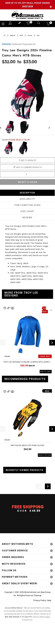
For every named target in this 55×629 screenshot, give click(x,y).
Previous (13, 350)
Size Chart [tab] (27, 211)
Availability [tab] (27, 199)
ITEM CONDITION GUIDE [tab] (27, 205)
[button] (48, 24)
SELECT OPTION (44, 455)
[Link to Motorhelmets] (27, 15)
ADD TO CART (45, 371)
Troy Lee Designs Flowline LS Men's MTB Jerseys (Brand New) (27, 362)
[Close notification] (51, 7)
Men (38, 35)
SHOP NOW (27, 6)
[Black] (23, 147)
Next (48, 127)
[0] (27, 24)
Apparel (12, 35)
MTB (21, 35)
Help (49, 600)
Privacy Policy (40, 600)
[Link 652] (4, 35)
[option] (27, 339)
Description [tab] (27, 193)
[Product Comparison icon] (19, 23)
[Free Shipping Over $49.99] (27, 508)
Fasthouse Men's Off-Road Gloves (27, 445)
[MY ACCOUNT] (10, 23)
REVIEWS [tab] (27, 217)
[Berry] (8, 147)
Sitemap (37, 595)
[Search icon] (37, 23)
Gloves (30, 35)
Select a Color (27, 182)
